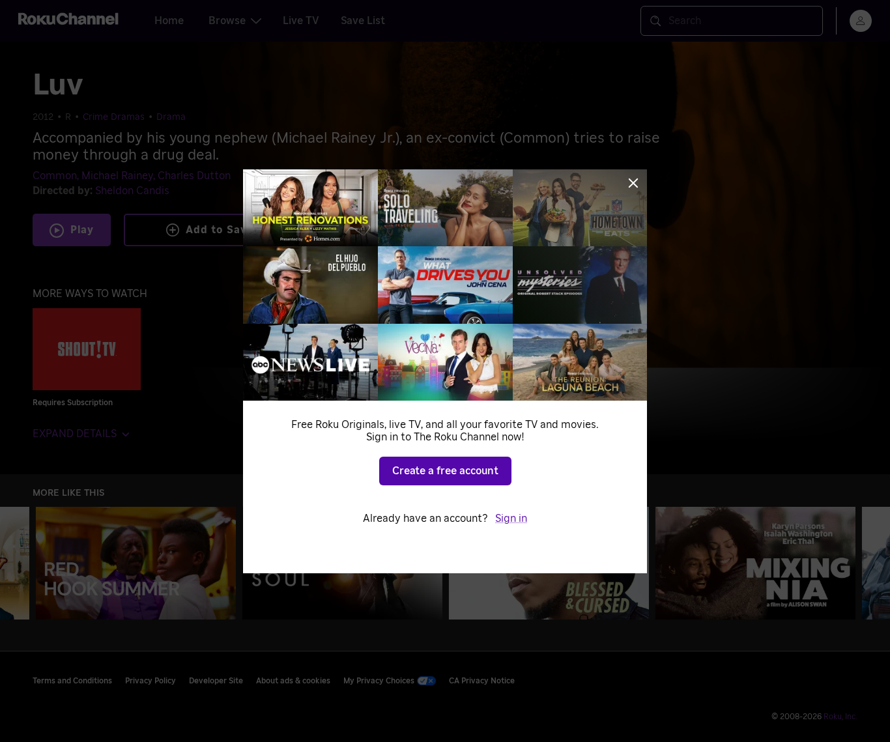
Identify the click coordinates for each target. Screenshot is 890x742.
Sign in (511, 518)
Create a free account (445, 471)
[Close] (633, 183)
